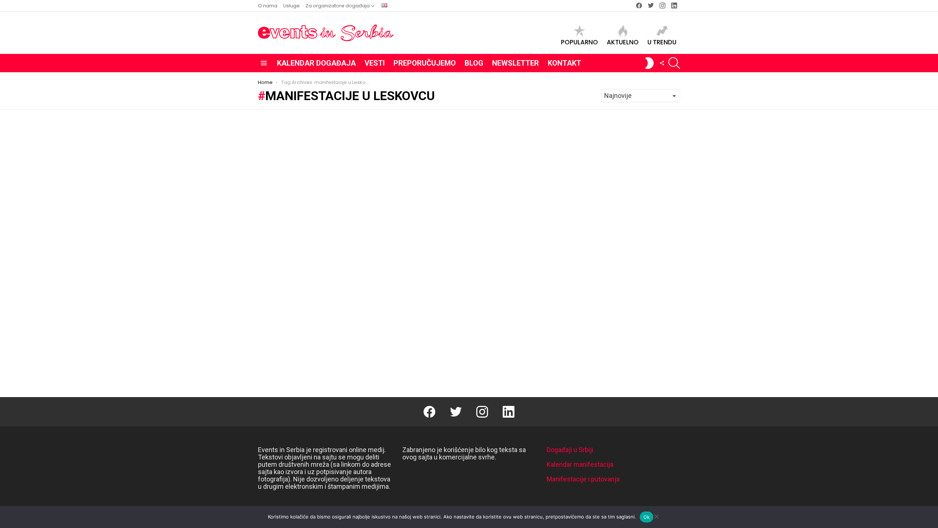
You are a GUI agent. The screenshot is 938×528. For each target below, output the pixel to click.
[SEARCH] (674, 63)
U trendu (661, 42)
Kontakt (564, 63)
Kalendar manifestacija (580, 464)
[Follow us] (662, 63)
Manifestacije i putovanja (583, 479)
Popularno (579, 42)
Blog (474, 63)
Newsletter (515, 63)
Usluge (291, 5)
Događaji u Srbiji (570, 450)
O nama (267, 5)
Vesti (375, 63)
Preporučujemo (425, 63)
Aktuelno (623, 42)
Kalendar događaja (316, 63)
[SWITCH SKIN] (649, 63)
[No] (656, 515)
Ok (646, 517)
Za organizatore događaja (338, 5)
